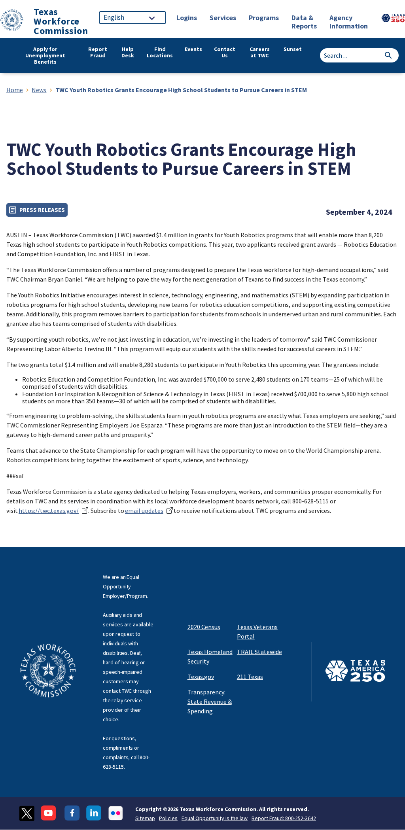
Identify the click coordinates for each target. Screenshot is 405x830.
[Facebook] (72, 813)
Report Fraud (97, 52)
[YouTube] (49, 813)
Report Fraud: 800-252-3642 (284, 818)
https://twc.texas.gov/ (49, 510)
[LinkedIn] (94, 813)
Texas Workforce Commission (61, 21)
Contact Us (224, 52)
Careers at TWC (260, 52)
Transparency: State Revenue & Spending (209, 701)
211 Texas (250, 677)
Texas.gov (200, 677)
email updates (144, 510)
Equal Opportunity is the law (215, 818)
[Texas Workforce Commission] (12, 21)
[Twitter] (26, 813)
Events (193, 49)
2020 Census (203, 627)
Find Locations (160, 52)
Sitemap (145, 818)
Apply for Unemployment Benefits (45, 55)
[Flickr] (115, 813)
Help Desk (127, 52)
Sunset (293, 49)
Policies (168, 818)
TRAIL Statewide (259, 652)
